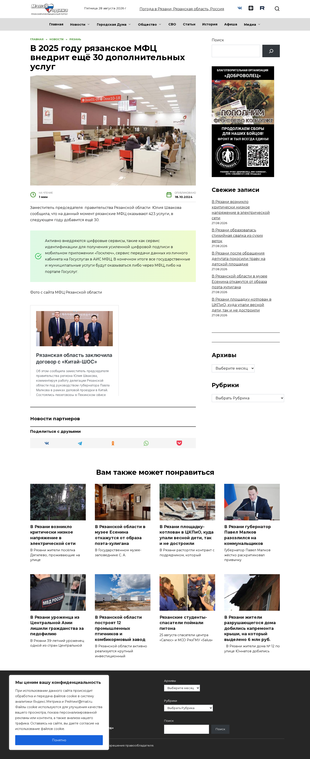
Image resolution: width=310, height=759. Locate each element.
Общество (147, 24)
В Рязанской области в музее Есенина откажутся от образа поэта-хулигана (239, 281)
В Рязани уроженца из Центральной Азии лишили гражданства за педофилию (57, 625)
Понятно (59, 740)
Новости (77, 24)
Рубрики (170, 700)
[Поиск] (271, 51)
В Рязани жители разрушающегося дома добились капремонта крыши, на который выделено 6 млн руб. (250, 628)
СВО (172, 24)
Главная (56, 24)
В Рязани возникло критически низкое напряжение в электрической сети (53, 535)
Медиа (250, 24)
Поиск (218, 40)
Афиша (230, 24)
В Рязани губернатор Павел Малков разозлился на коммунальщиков (247, 535)
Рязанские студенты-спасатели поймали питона (183, 622)
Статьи (189, 24)
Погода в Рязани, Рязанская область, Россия (182, 9)
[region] (59, 712)
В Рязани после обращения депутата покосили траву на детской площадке (238, 258)
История (209, 24)
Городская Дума (111, 24)
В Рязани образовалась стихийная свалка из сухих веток (237, 235)
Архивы (170, 680)
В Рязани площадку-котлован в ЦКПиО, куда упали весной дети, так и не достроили (241, 304)
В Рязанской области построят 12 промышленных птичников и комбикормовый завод (120, 628)
